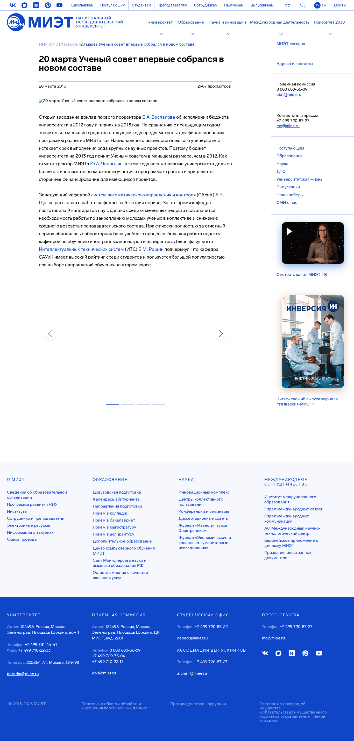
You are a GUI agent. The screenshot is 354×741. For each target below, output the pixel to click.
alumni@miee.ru (192, 673)
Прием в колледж (110, 513)
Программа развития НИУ (32, 504)
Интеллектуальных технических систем (81, 249)
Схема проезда (22, 539)
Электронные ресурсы (28, 525)
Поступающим (112, 5)
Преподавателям (172, 5)
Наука (282, 163)
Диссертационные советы (204, 518)
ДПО (281, 171)
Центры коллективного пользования (201, 502)
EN (324, 5)
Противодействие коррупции (198, 703)
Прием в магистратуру (114, 527)
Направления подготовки (117, 506)
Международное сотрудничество (286, 482)
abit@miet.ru (104, 673)
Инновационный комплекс (204, 492)
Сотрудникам (205, 5)
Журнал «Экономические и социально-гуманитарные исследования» (205, 542)
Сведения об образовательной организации (37, 495)
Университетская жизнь (299, 179)
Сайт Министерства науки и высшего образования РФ (119, 563)
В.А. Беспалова (158, 117)
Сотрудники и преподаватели (35, 518)
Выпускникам (262, 5)
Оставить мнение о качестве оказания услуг (120, 575)
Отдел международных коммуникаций (286, 519)
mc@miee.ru (288, 125)
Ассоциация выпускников (211, 650)
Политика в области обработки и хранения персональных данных (114, 705)
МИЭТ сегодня (291, 43)
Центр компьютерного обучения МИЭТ (124, 551)
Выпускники (288, 186)
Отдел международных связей (293, 509)
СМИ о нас (287, 202)
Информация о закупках (30, 532)
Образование (290, 155)
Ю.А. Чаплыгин (106, 164)
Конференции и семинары (204, 511)
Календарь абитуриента (116, 499)
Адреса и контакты (295, 63)
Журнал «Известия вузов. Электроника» (203, 528)
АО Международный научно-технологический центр (292, 531)
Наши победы (290, 194)
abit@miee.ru (289, 94)
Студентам (141, 5)
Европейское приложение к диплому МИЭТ (291, 543)
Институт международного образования (290, 499)
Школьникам (82, 5)
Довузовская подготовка (117, 492)
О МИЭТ (16, 479)
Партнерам (234, 5)
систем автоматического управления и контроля (143, 195)
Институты (17, 511)
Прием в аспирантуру (113, 534)
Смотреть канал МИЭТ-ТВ (302, 274)
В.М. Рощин (151, 249)
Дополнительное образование (122, 541)
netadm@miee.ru (23, 674)
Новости (70, 44)
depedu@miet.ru (192, 638)
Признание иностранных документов (288, 555)
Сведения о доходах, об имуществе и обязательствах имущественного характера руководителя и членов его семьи (293, 712)
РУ (317, 5)
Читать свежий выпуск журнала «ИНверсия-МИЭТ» (307, 401)
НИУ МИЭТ (49, 44)
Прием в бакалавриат (114, 520)
